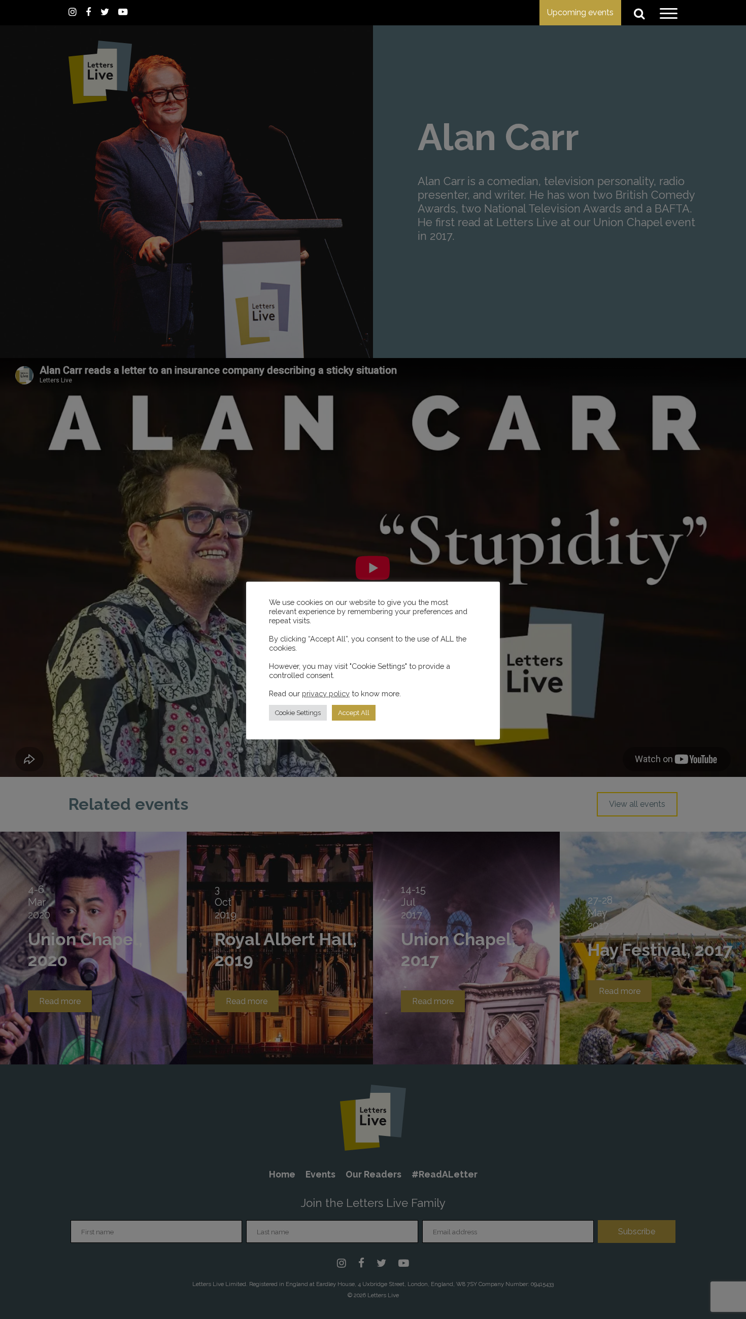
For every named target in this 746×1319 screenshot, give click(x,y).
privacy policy (326, 693)
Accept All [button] (353, 713)
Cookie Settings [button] (298, 713)
